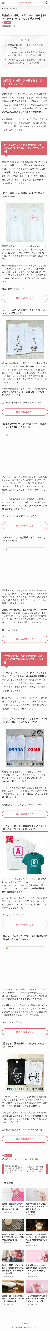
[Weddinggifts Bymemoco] (25, 3)
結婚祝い (8, 22)
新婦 (31, 1159)
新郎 (36, 1159)
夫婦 (26, 1159)
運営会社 (25, 1323)
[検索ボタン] (47, 3)
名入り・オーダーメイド (13, 1159)
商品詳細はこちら (25, 298)
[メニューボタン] (3, 3)
